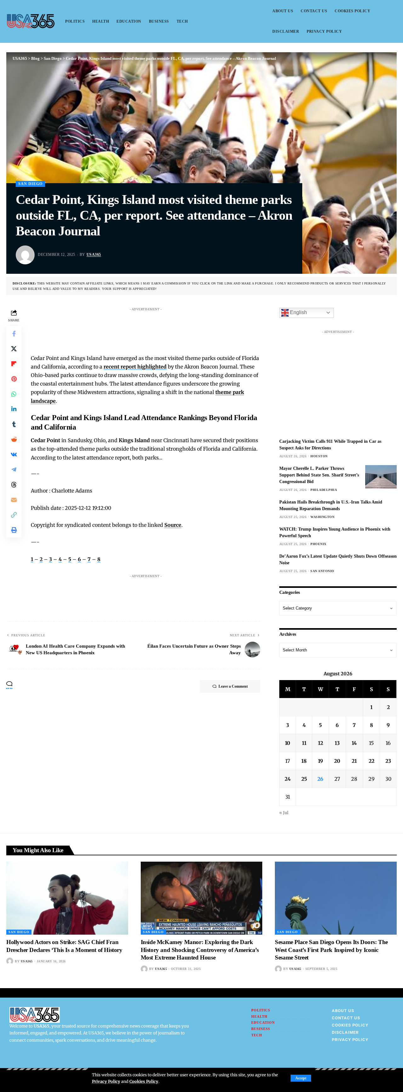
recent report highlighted (135, 366)
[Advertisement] (151, 328)
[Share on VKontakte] (13, 454)
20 (337, 761)
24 (288, 779)
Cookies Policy (143, 1081)
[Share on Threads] (13, 484)
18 (304, 761)
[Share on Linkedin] (13, 408)
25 (304, 779)
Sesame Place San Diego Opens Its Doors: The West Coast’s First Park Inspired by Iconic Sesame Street (331, 950)
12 (320, 743)
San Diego (30, 184)
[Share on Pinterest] (13, 378)
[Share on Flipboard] (13, 363)
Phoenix (318, 544)
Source (172, 525)
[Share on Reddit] (13, 439)
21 (354, 761)
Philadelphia (323, 490)
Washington (322, 517)
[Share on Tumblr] (13, 423)
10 (287, 743)
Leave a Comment (233, 686)
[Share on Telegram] (13, 469)
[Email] (13, 499)
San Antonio (322, 571)
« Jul (283, 812)
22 (371, 761)
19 (320, 761)
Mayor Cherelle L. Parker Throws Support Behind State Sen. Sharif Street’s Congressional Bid (319, 475)
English (298, 312)
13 (337, 743)
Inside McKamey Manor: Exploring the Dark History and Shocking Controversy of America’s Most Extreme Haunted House (200, 950)
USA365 (94, 254)
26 (320, 779)
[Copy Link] (13, 514)
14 (354, 743)
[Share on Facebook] (13, 333)
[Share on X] (13, 348)
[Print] (13, 529)
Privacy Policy (106, 1081)
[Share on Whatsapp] (13, 393)
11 (304, 743)
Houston (319, 456)
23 (388, 761)
